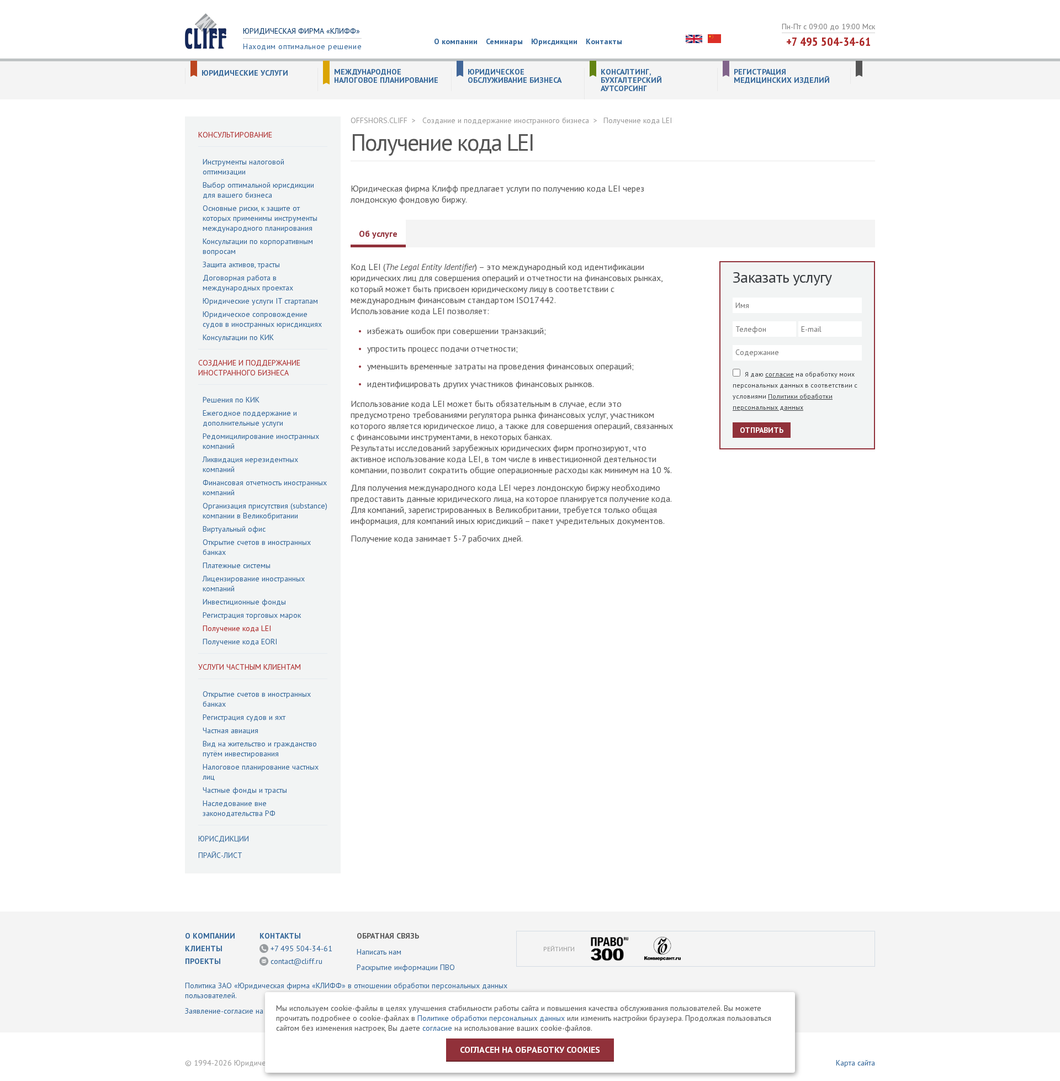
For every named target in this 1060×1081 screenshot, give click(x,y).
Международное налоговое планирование (386, 76)
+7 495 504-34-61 (828, 41)
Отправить (761, 430)
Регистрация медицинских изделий (782, 76)
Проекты (203, 961)
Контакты (604, 41)
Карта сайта (855, 1063)
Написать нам (379, 952)
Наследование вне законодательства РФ (239, 808)
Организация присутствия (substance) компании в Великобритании (265, 511)
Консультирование (235, 135)
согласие (779, 374)
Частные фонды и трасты (245, 790)
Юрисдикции (554, 41)
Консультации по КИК (238, 337)
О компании (456, 41)
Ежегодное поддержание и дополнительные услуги (250, 418)
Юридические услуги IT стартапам (260, 301)
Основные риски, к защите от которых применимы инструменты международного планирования (260, 218)
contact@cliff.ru (296, 961)
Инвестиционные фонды (244, 602)
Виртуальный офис (234, 529)
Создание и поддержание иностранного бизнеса (249, 368)
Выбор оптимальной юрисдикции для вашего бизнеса (258, 190)
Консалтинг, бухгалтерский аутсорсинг (631, 80)
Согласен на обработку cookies (530, 1049)
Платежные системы (237, 565)
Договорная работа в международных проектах (248, 283)
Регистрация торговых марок (252, 615)
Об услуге (378, 233)
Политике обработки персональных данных (491, 1018)
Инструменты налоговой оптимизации (243, 167)
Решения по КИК (231, 400)
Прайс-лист (220, 855)
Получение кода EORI (240, 642)
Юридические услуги (245, 73)
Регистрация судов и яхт (244, 717)
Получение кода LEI (237, 628)
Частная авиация (230, 730)
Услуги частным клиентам (249, 667)
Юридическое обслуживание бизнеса (514, 76)
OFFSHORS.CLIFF (379, 120)
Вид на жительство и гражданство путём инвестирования (260, 749)
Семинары (504, 41)
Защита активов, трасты (241, 264)
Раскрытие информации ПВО (406, 967)
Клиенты (203, 948)
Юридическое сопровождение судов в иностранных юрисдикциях (262, 319)
